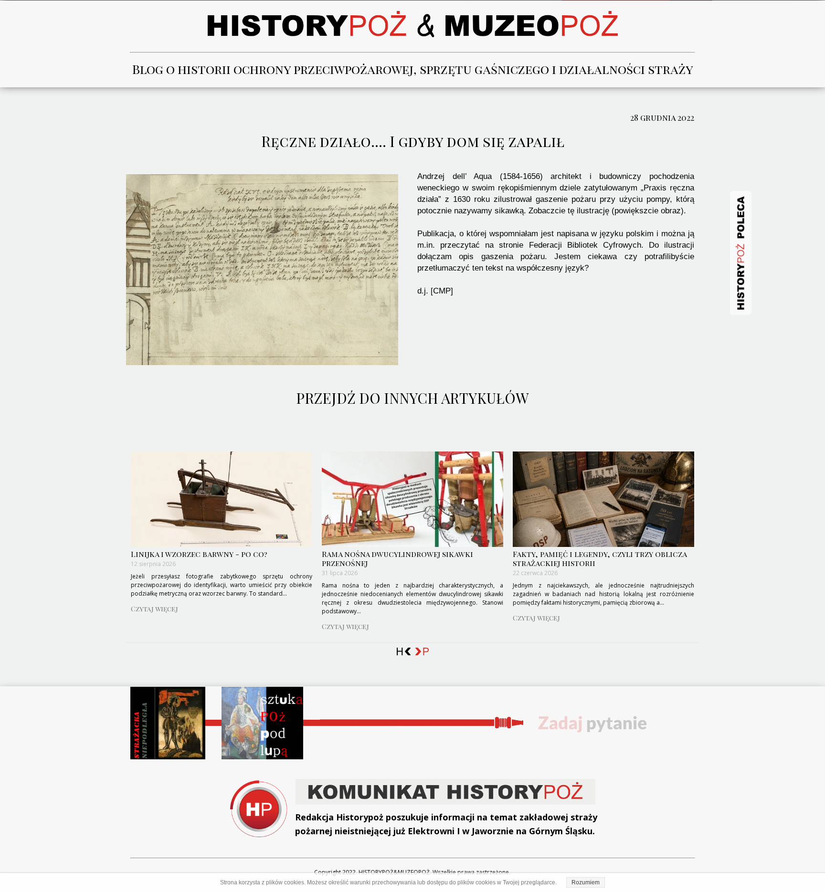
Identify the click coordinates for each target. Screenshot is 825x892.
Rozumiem (585, 882)
